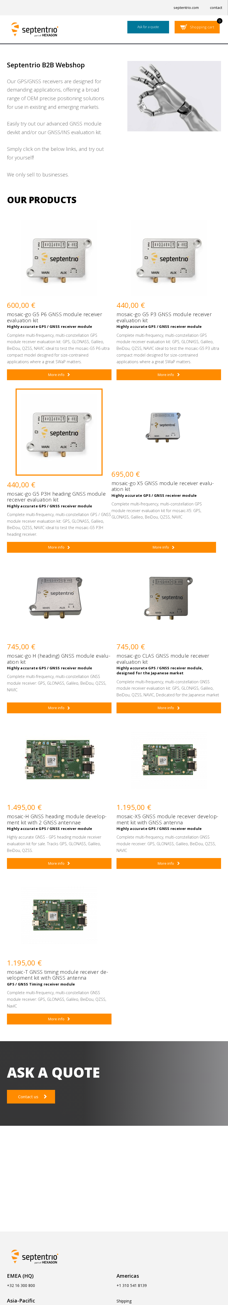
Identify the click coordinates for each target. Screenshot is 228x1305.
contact (216, 7)
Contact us (28, 1096)
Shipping (124, 1301)
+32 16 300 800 (21, 1285)
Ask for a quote (148, 26)
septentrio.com (186, 7)
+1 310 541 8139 (132, 1285)
